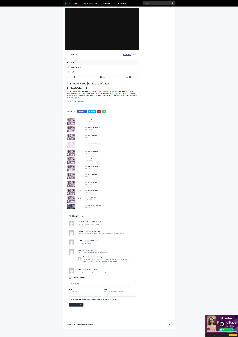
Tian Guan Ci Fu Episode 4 (92, 143)
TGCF (87, 93)
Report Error (127, 54)
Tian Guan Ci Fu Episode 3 (92, 135)
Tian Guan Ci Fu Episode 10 (92, 190)
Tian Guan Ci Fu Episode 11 (92, 198)
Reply (99, 221)
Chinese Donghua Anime (91, 3)
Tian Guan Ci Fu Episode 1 (92, 120)
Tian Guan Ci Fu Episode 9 (92, 182)
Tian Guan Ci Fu (76, 91)
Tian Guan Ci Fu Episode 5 (92, 151)
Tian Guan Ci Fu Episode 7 (92, 166)
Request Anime (122, 3)
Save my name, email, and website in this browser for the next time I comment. (94, 299)
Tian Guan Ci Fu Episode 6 (92, 159)
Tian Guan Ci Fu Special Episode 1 (94, 206)
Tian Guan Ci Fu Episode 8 (92, 174)
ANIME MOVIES (107, 3)
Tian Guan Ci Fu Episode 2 (92, 127)
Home (75, 3)
